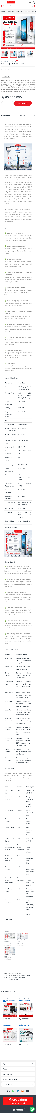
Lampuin (15, 979)
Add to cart (24, 103)
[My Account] (30, 2)
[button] (33, 18)
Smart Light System (13, 11)
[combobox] (15, 6)
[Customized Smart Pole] (22, 936)
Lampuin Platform (5, 61)
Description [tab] (5, 115)
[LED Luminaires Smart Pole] (9, 936)
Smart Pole (27, 11)
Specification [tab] (22, 115)
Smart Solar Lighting (9, 999)
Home (3, 11)
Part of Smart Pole (20, 977)
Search (32, 6)
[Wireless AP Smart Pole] (9, 950)
